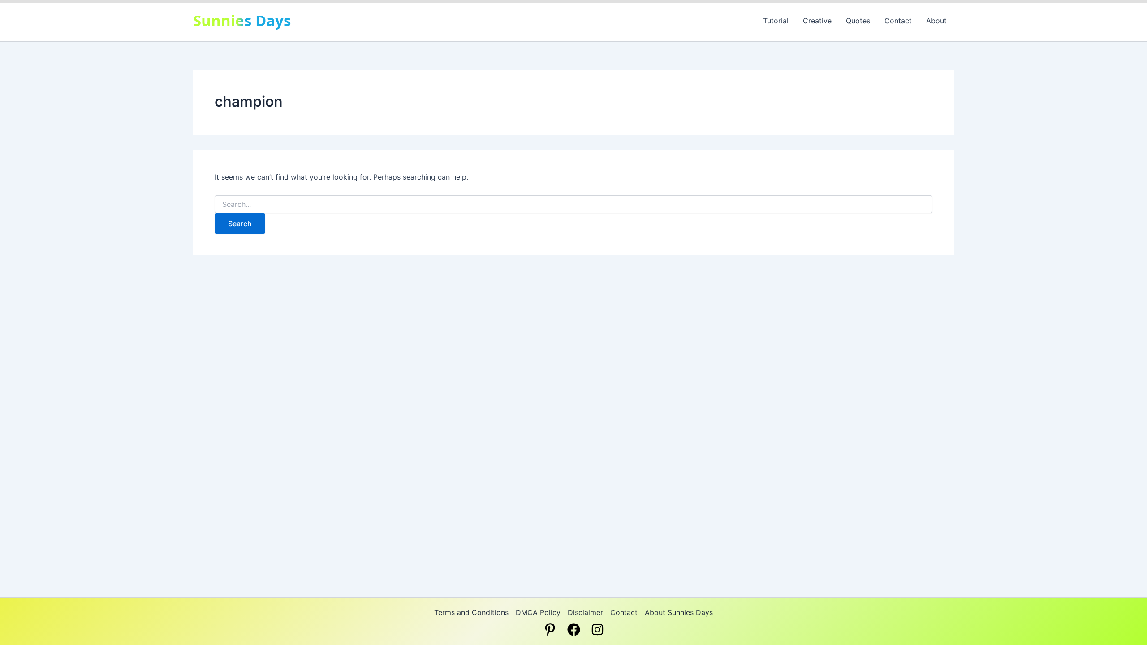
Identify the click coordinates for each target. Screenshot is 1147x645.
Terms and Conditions (471, 612)
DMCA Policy (538, 612)
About (936, 20)
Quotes (858, 20)
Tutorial (776, 20)
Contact (898, 20)
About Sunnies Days (679, 612)
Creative (817, 20)
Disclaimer (585, 612)
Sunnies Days (242, 20)
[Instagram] (597, 629)
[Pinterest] (549, 629)
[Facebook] (573, 629)
